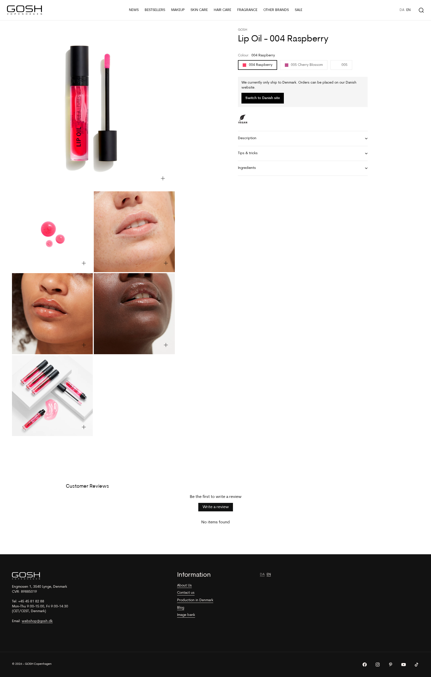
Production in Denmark (195, 600)
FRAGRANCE (247, 10)
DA (402, 10)
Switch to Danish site (262, 98)
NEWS (134, 10)
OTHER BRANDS (276, 10)
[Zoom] (163, 178)
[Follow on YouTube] (403, 664)
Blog (180, 608)
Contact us (186, 593)
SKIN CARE (199, 10)
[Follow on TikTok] (416, 664)
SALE (298, 10)
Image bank (186, 615)
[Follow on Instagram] (377, 664)
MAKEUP (178, 10)
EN (408, 10)
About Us (184, 585)
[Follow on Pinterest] (390, 664)
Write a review (216, 507)
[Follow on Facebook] (364, 664)
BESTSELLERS (155, 10)
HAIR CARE (222, 10)
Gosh (242, 29)
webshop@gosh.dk (37, 621)
